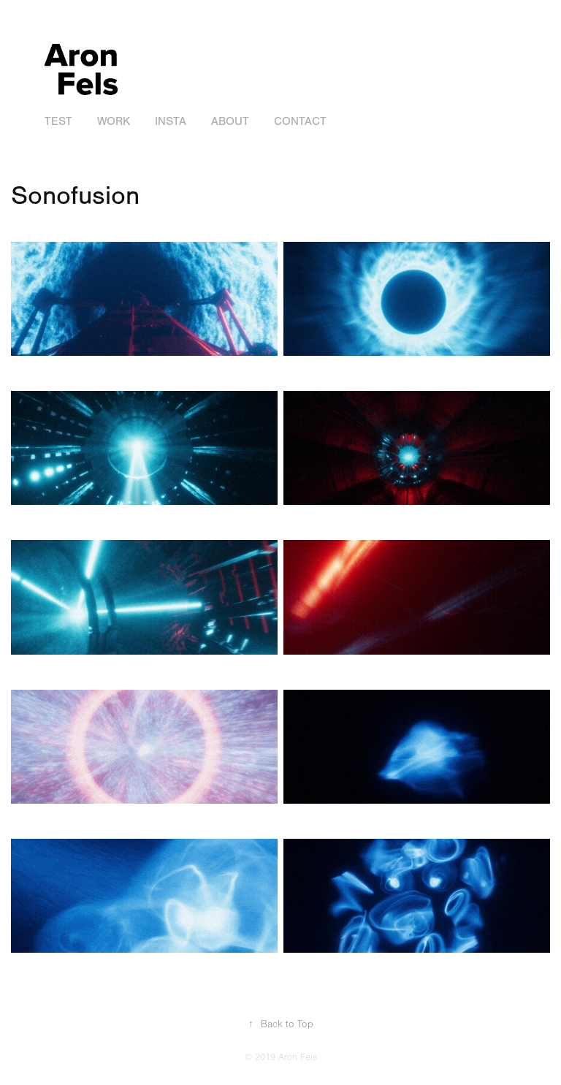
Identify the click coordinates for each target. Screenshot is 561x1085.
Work (113, 121)
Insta (170, 121)
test (58, 121)
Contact (300, 121)
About (230, 121)
